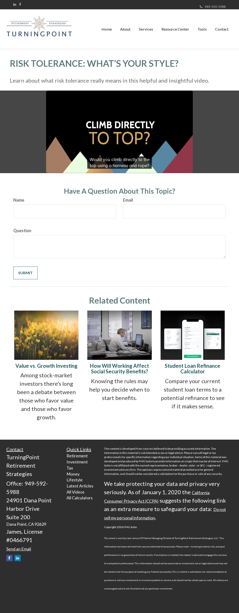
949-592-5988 (215, 7)
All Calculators (80, 497)
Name (18, 200)
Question (22, 230)
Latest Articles (80, 485)
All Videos (75, 491)
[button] (125, 29)
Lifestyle (75, 479)
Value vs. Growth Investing (46, 366)
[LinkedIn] (14, 4)
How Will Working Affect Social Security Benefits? (119, 369)
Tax (70, 467)
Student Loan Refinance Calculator (192, 369)
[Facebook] (20, 4)
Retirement (77, 455)
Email (128, 200)
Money (73, 473)
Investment (77, 461)
